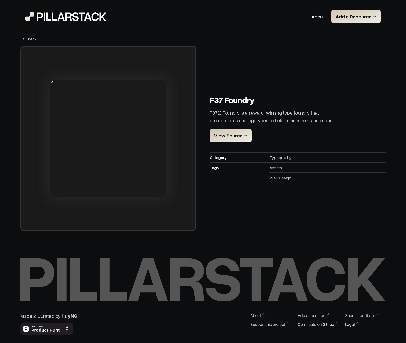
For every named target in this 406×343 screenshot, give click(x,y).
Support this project (267, 324)
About (255, 315)
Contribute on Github (316, 324)
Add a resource (311, 315)
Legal (350, 324)
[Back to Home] (66, 16)
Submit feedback (360, 315)
